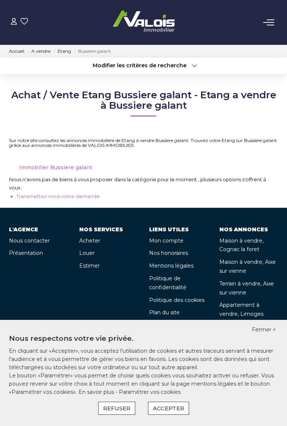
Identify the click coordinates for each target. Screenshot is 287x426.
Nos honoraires (168, 253)
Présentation (26, 253)
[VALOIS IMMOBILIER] (146, 22)
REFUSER (116, 408)
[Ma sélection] (24, 22)
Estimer (89, 265)
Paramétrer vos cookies (149, 392)
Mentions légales (171, 265)
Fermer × (264, 329)
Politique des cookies (176, 300)
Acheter (89, 240)
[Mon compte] (14, 22)
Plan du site (164, 312)
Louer (87, 253)
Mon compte (166, 240)
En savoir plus (96, 392)
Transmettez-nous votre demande (58, 196)
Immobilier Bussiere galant (55, 167)
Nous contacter (29, 240)
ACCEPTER (168, 408)
